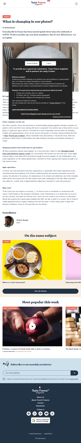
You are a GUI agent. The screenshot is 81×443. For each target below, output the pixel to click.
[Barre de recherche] (76, 4)
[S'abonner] (74, 373)
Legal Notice (48, 434)
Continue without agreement (62, 117)
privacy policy (74, 379)
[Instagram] (34, 413)
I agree (49, 63)
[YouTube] (46, 413)
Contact (40, 403)
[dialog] (40, 89)
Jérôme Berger (10, 27)
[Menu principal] (5, 4)
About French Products (40, 400)
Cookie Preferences (35, 434)
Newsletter (40, 406)
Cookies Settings (32, 63)
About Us (40, 397)
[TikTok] (52, 413)
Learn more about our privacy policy (25, 109)
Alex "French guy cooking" (15, 136)
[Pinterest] (40, 413)
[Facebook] (29, 413)
